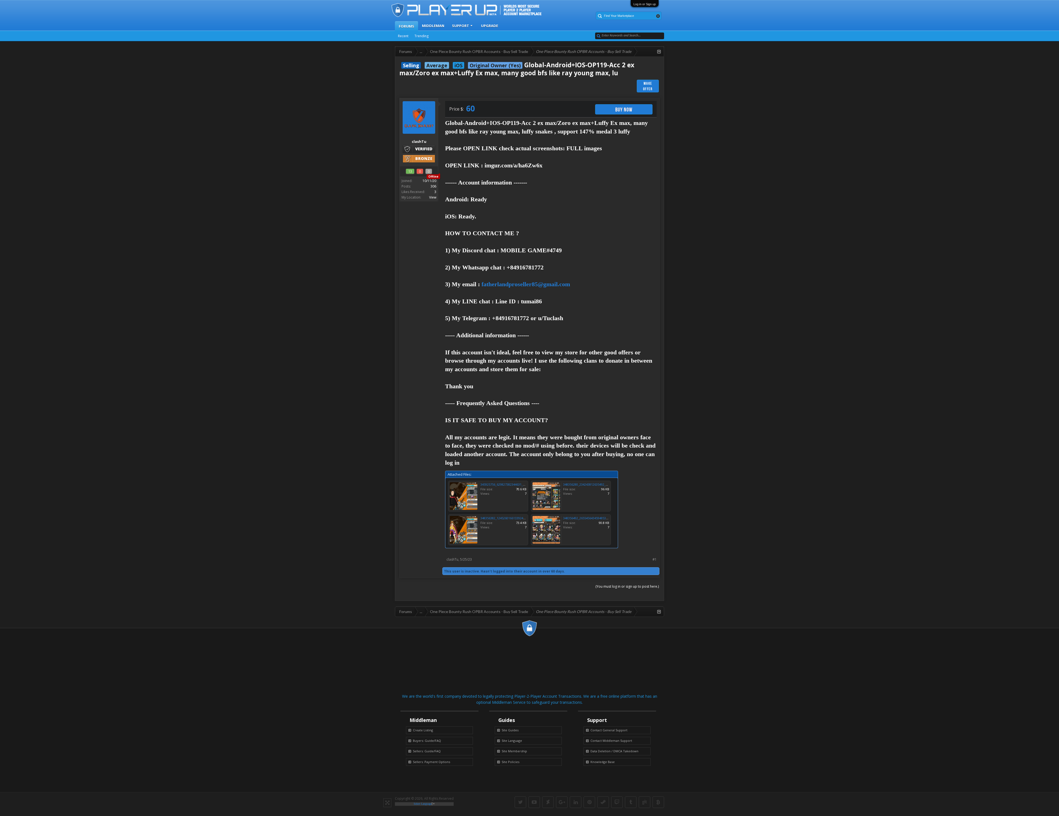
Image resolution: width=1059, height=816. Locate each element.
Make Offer (648, 86)
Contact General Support (608, 730)
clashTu (452, 559)
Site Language (512, 741)
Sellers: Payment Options (431, 762)
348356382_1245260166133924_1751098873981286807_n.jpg (522, 518)
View (432, 197)
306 (433, 186)
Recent (403, 36)
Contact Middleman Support (611, 741)
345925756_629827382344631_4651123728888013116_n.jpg (521, 484)
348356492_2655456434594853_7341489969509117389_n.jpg (605, 518)
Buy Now (623, 109)
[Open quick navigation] (659, 52)
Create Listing (423, 730)
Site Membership (514, 751)
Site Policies (510, 762)
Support (460, 25)
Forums (406, 26)
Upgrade (489, 25)
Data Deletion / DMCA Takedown (614, 751)
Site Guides (510, 730)
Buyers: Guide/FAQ (427, 741)
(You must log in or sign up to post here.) (627, 586)
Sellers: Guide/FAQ (427, 751)
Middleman (433, 25)
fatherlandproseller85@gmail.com (526, 284)
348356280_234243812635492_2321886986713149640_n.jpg (604, 484)
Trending (421, 36)
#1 (654, 559)
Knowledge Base (602, 762)
